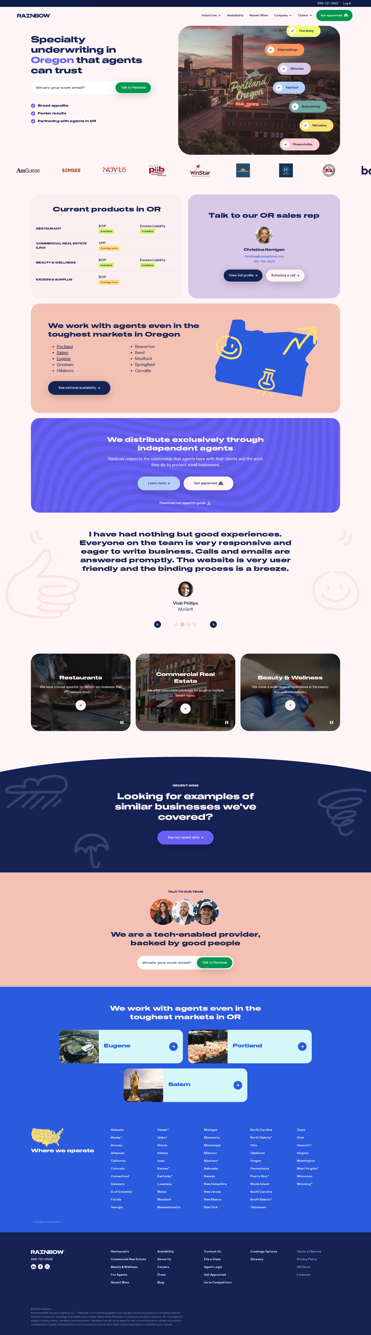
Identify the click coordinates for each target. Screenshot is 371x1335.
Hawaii (162, 1130)
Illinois (162, 1145)
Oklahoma (257, 1153)
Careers (163, 1267)
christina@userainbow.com (264, 256)
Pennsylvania (259, 1168)
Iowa (160, 1161)
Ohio (253, 1145)
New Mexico (213, 1199)
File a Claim (212, 1259)
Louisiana (164, 1184)
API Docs (303, 1267)
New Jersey (212, 1192)
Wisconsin (304, 1176)
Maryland (164, 1199)
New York (210, 1207)
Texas (301, 1130)
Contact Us (212, 1251)
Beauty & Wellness (124, 1267)
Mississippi (212, 1145)
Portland (65, 346)
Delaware (117, 1184)
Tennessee (258, 1207)
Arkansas (117, 1153)
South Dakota (260, 1199)
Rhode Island (259, 1184)
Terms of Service (309, 1251)
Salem (62, 353)
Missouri (210, 1153)
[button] (211, 15)
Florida (116, 1199)
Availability (165, 1251)
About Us (164, 1259)
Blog (160, 1282)
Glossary (256, 1259)
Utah (300, 1138)
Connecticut (120, 1176)
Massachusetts (168, 1207)
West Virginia (307, 1168)
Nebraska (211, 1168)
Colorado (118, 1168)
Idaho (161, 1138)
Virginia (302, 1153)
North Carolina (261, 1130)
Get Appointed (215, 1275)
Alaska (115, 1138)
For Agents (119, 1275)
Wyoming (304, 1184)
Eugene (64, 359)
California (118, 1161)
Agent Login (213, 1267)
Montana (210, 1161)
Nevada (209, 1176)
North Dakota (260, 1138)
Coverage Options (263, 1251)
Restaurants (120, 1251)
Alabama (117, 1130)
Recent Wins (120, 1282)
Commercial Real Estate (128, 1259)
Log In (347, 3)
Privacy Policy (307, 1259)
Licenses (303, 1275)
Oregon (255, 1161)
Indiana (162, 1153)
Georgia (117, 1207)
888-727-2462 (328, 3)
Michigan (210, 1130)
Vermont (303, 1145)
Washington (306, 1161)
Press (161, 1275)
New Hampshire (215, 1184)
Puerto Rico (259, 1176)
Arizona (116, 1145)
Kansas (162, 1168)
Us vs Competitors (218, 1282)
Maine (161, 1192)
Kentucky (164, 1176)
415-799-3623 (264, 261)
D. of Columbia (121, 1192)
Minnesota (212, 1138)
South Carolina (261, 1192)
